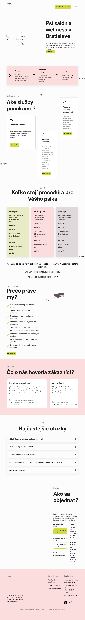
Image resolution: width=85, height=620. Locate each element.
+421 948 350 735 (69, 590)
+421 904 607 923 (64, 6)
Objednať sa (50, 51)
